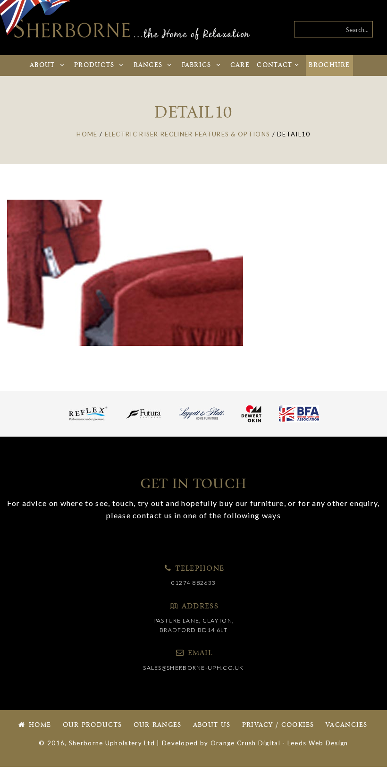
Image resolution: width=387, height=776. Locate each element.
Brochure (329, 65)
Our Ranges (158, 725)
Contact (274, 65)
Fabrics (196, 65)
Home (38, 725)
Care (240, 65)
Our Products (92, 725)
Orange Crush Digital (245, 743)
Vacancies (347, 725)
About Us (211, 725)
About (44, 65)
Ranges (149, 65)
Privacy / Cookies (278, 725)
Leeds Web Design (317, 743)
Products (95, 65)
